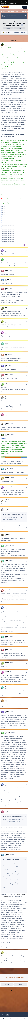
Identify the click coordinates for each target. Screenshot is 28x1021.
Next (23, 40)
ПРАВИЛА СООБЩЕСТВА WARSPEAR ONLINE (12, 15)
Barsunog (7, 250)
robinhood (7, 732)
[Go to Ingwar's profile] (2, 811)
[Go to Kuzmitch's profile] (3, 32)
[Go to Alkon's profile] (2, 414)
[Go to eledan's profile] (2, 700)
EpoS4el (7, 662)
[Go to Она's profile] (2, 321)
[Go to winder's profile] (2, 271)
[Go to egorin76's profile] (2, 672)
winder (6, 270)
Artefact (7, 854)
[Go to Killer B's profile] (2, 487)
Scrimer (7, 952)
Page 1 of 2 (13, 40)
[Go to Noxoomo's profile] (2, 332)
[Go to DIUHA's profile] (2, 366)
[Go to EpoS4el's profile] (2, 663)
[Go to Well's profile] (2, 355)
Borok (6, 383)
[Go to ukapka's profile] (2, 712)
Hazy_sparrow (8, 509)
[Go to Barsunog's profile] (2, 250)
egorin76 (7, 671)
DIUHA (6, 365)
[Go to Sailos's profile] (2, 259)
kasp (6, 607)
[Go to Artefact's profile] (2, 855)
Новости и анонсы (20, 32)
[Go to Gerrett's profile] (2, 469)
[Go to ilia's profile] (2, 687)
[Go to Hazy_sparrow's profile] (2, 509)
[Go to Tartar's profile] (2, 343)
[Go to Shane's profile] (2, 397)
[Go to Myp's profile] (2, 308)
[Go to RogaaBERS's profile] (2, 535)
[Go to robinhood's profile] (2, 733)
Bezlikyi (7, 279)
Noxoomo (7, 332)
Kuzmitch (7, 32)
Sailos (6, 259)
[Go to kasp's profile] (2, 607)
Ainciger (7, 545)
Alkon (6, 414)
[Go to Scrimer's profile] (2, 952)
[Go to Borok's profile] (2, 384)
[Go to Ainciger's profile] (2, 546)
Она (6, 320)
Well (6, 354)
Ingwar (6, 811)
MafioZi (7, 423)
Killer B (6, 486)
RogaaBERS (7, 534)
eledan (6, 700)
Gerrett (6, 468)
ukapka (7, 711)
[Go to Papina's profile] (2, 590)
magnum (7, 477)
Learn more (3, 2)
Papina (6, 589)
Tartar (6, 343)
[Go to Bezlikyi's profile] (2, 280)
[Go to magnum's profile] (2, 478)
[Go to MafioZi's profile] (2, 424)
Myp (6, 307)
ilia (5, 687)
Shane (6, 397)
